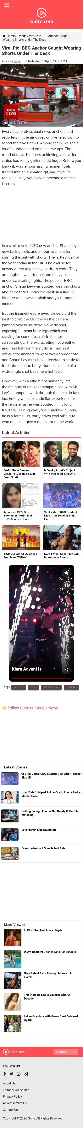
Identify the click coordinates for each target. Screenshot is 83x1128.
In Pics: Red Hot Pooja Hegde (43, 930)
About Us (9, 1083)
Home (10, 36)
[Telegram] (26, 1074)
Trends (21, 36)
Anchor (18, 687)
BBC (33, 687)
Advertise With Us (15, 1103)
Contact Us (10, 1110)
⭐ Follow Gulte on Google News (30, 708)
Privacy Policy (12, 1096)
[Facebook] (5, 1074)
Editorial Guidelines (16, 1090)
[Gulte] (41, 14)
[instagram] (18, 1074)
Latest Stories (15, 767)
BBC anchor (51, 687)
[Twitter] (11, 1074)
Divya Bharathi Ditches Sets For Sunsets (50, 952)
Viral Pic (71, 687)
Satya (17, 61)
